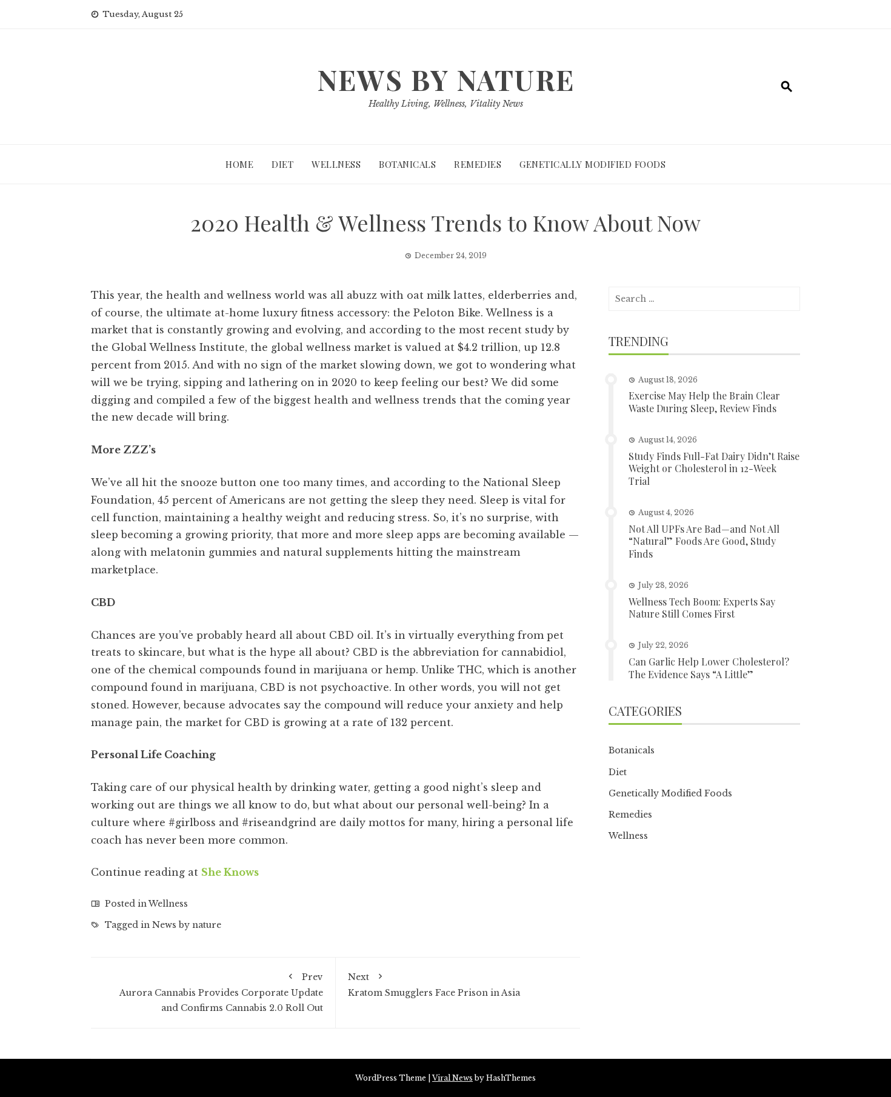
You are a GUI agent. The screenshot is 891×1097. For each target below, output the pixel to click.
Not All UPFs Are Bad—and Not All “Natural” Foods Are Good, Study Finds (704, 541)
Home (239, 164)
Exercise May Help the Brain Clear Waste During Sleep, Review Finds (704, 402)
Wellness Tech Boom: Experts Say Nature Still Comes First (702, 608)
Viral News (452, 1077)
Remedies (477, 164)
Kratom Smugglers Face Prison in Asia (434, 985)
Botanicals (407, 164)
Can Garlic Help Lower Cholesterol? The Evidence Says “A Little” (709, 668)
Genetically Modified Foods (592, 164)
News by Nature (446, 79)
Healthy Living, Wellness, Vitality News (446, 103)
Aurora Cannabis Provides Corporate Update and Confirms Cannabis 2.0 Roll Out (221, 992)
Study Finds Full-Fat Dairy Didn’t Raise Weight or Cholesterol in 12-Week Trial (714, 469)
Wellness (336, 164)
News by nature (186, 924)
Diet (282, 164)
